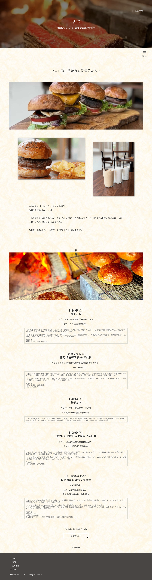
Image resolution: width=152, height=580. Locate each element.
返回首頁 (76, 547)
